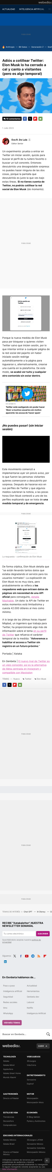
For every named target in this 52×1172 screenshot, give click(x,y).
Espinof (30, 1084)
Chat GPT (28, 912)
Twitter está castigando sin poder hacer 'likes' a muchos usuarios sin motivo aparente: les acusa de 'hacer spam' (25, 410)
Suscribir (43, 934)
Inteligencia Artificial (36, 1013)
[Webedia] (45, 2)
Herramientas (33, 991)
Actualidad (32, 985)
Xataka (6, 1061)
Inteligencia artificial (12, 991)
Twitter (30, 119)
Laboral (30, 1002)
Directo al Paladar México (11, 1153)
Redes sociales (10, 1002)
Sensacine (31, 1079)
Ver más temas (12, 1023)
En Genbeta (11, 404)
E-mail (40, 119)
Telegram (32, 955)
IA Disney (41, 912)
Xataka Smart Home (12, 1073)
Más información (9, 1169)
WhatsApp (8, 1013)
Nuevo (16, 679)
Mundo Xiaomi (9, 1077)
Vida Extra (31, 1065)
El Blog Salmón (33, 1117)
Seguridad (8, 996)
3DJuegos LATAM (35, 1140)
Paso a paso (9, 985)
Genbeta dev (33, 996)
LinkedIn (5, 961)
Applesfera (8, 1069)
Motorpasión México (36, 1152)
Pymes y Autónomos (36, 1121)
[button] (21, 139)
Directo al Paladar (11, 1098)
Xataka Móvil (8, 1065)
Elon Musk (41, 679)
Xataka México (9, 1140)
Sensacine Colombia (36, 1148)
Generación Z (37, 47)
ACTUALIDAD (8, 9)
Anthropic (10, 47)
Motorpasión (32, 1098)
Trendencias (8, 1117)
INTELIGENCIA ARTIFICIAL (31, 9)
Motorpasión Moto (35, 1102)
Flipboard (35, 119)
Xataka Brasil (8, 1144)
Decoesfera (8, 1121)
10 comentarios (13, 119)
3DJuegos (31, 1061)
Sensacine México (35, 1144)
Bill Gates (23, 47)
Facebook (25, 119)
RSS (39, 955)
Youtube (26, 955)
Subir (41, 1046)
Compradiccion (9, 1125)
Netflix (30, 1008)
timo (5, 1008)
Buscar (48, 1034)
